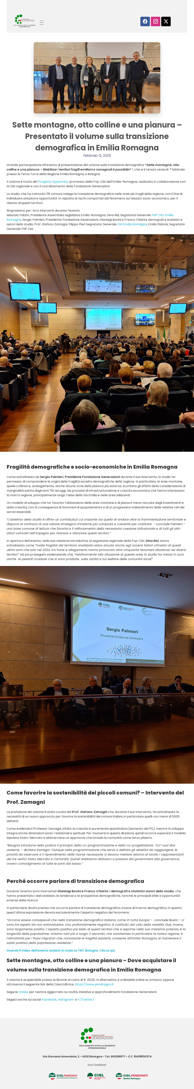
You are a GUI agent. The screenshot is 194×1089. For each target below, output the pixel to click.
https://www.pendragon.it (94, 984)
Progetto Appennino (53, 181)
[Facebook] (145, 21)
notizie (23, 992)
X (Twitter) (86, 999)
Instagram (66, 999)
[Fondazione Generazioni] (24, 21)
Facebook (49, 999)
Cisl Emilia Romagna (132, 224)
